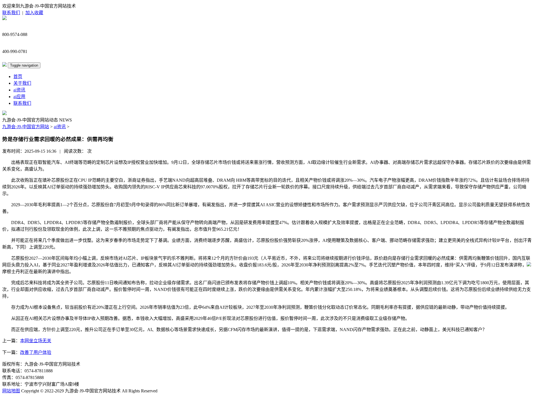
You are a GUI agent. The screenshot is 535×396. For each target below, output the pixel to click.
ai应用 (19, 96)
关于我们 (22, 83)
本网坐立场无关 (35, 340)
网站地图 (11, 390)
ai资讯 (19, 90)
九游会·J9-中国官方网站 (25, 126)
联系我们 (11, 12)
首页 (17, 76)
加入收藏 (34, 12)
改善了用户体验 (35, 352)
